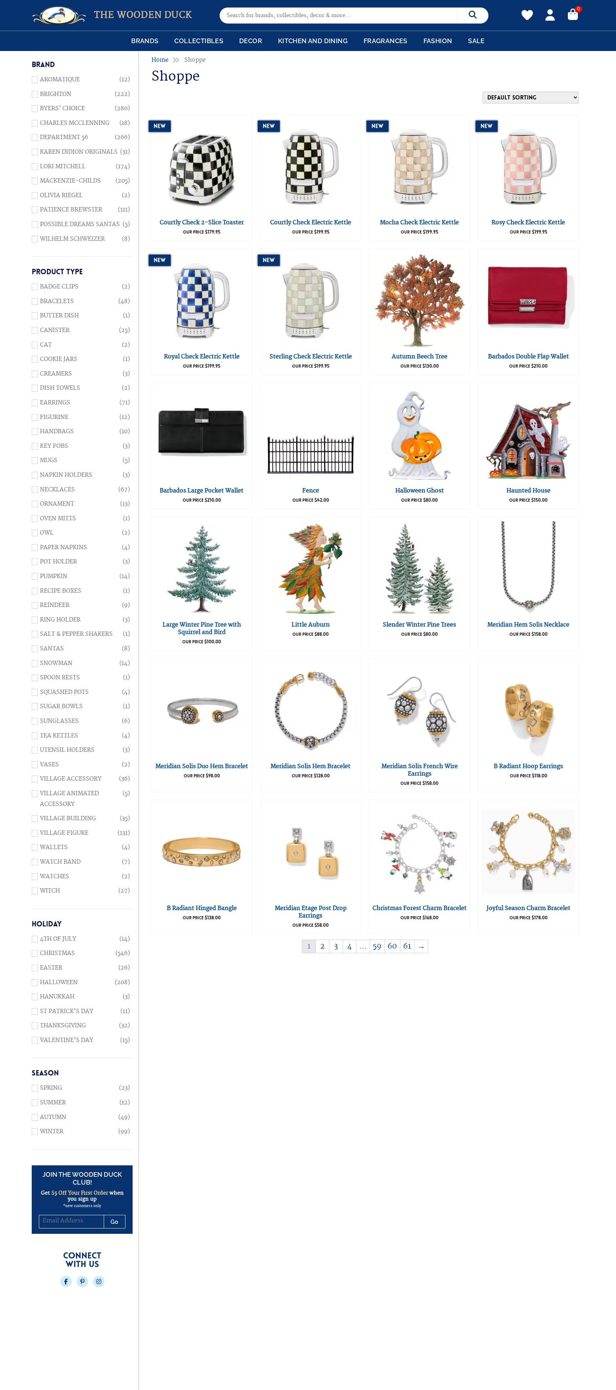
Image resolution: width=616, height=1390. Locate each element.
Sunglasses (59, 721)
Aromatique (60, 79)
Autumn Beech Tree (419, 356)
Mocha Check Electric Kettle (419, 222)
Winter (51, 1131)
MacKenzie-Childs (70, 180)
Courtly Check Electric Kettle (310, 222)
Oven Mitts (58, 518)
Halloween (59, 982)
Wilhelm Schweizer (72, 238)
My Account (550, 14)
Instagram (98, 1281)
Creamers (56, 373)
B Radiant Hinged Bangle (202, 908)
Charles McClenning (74, 123)
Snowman (56, 663)
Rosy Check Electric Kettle (528, 222)
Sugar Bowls (61, 706)
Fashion (437, 41)
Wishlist (527, 11)
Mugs (48, 460)
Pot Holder (58, 561)
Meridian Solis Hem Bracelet (310, 766)
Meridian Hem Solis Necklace (528, 624)
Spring (51, 1088)
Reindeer (55, 605)
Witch (50, 890)
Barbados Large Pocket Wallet (201, 490)
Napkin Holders (66, 475)
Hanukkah (57, 996)
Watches (54, 876)
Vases (49, 764)
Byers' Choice (62, 108)
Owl (46, 532)
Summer (53, 1102)
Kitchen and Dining (313, 41)
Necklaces (57, 489)
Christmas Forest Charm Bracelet (420, 908)
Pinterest (82, 1281)
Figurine (54, 417)
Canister (55, 330)
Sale (476, 41)
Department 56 (64, 137)
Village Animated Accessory (69, 799)
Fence (310, 490)
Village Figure (64, 833)
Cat (46, 344)
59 (377, 946)
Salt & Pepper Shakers (76, 634)
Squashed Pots (64, 692)
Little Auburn (311, 624)
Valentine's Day (66, 1040)
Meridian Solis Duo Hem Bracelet (201, 766)
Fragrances (385, 41)
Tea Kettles (59, 735)
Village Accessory (71, 778)
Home (160, 60)
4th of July (58, 938)
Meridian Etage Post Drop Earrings (310, 912)
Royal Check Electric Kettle (202, 356)
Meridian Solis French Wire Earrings (419, 770)
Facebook (66, 1281)
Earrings (55, 402)
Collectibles (198, 41)
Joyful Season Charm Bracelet (528, 908)
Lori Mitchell (63, 166)
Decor (250, 41)
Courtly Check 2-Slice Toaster (202, 222)
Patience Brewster (71, 209)
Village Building (68, 818)
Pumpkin (53, 576)
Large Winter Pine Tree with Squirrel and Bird (202, 628)
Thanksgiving (63, 1025)
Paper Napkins (63, 547)
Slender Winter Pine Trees (419, 624)
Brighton (55, 94)
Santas (52, 648)
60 (392, 946)
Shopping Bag (573, 14)
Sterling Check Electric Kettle (311, 356)
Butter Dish (59, 315)
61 (407, 946)
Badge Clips (59, 286)
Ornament (57, 503)
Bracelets (57, 301)
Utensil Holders (67, 749)
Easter (51, 967)
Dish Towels (60, 388)
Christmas (57, 953)
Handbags (57, 431)
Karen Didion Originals (79, 151)
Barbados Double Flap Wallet (528, 356)
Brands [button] (144, 41)
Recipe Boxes (60, 590)
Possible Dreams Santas (80, 224)
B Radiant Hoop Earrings (528, 766)
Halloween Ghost (419, 490)
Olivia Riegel (61, 195)
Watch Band (60, 861)
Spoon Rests (60, 677)
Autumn (53, 1117)
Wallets (54, 847)
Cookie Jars (58, 359)
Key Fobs (54, 446)
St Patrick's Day (66, 1011)
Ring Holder (60, 619)
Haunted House (528, 490)
